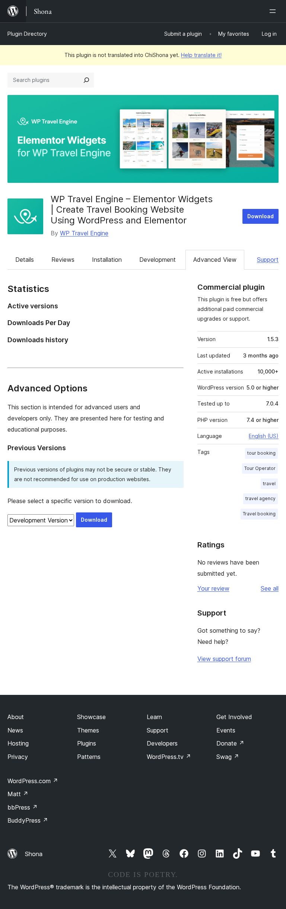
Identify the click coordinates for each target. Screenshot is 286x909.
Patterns (89, 756)
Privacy (17, 756)
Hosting (18, 743)
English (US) (264, 436)
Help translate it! (201, 55)
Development (157, 259)
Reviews (62, 259)
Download (260, 216)
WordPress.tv (169, 756)
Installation (107, 259)
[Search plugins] (86, 80)
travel (269, 483)
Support (268, 259)
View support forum (224, 658)
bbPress (22, 807)
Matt (17, 794)
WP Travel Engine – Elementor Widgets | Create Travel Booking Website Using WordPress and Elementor (132, 210)
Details (24, 259)
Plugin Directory (27, 34)
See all (270, 588)
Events (225, 730)
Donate (230, 743)
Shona (33, 854)
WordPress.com (32, 781)
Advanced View (214, 259)
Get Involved (234, 717)
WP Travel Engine (84, 233)
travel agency (260, 498)
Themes (88, 730)
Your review (213, 588)
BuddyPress (27, 820)
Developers (162, 743)
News (15, 730)
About (15, 717)
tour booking (261, 453)
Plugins (86, 743)
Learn (154, 717)
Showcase (91, 717)
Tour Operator (260, 468)
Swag (227, 756)
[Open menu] (274, 11)
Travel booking (259, 514)
